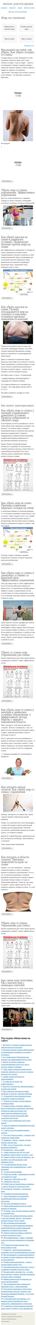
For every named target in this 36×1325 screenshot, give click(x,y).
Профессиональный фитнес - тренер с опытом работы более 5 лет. (16, 1263)
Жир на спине (9, 39)
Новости (12, 8)
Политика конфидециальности (9, 1319)
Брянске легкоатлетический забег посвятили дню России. (14, 1117)
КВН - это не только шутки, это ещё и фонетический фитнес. (16, 1146)
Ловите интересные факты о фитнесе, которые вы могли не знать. (16, 1234)
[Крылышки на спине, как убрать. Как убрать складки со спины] (18, 125)
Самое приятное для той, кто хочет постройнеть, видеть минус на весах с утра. (17, 1153)
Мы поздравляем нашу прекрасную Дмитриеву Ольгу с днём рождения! (15, 1285)
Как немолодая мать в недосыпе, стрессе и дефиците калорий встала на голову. (17, 1268)
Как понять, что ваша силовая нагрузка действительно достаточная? (16, 1046)
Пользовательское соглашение (14, 1316)
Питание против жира (26, 28)
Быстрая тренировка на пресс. (15, 1203)
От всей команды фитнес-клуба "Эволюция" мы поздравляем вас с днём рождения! (16, 1167)
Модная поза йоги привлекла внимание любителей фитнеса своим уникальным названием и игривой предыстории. (17, 1228)
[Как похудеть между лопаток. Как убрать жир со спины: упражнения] (18, 803)
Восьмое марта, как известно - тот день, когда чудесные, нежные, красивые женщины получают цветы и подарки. (18, 1274)
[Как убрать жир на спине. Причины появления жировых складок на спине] (18, 540)
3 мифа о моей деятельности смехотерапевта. (12, 1077)
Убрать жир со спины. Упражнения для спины (15, 924)
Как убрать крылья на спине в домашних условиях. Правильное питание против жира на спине (15, 242)
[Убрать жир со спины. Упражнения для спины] (18, 952)
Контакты (4, 1316)
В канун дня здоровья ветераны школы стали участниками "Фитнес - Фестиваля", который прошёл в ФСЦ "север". (17, 1218)
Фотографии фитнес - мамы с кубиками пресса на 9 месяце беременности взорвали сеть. (17, 1240)
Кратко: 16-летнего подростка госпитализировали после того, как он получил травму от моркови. (15, 1064)
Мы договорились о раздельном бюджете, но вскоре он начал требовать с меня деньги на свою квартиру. (18, 1257)
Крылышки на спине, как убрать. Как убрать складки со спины (17, 52)
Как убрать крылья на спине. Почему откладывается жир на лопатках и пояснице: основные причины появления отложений (14, 312)
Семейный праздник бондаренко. (16, 1194)
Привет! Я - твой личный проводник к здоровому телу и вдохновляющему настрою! (18, 1251)
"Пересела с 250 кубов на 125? (15, 1179)
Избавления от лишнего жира (9, 28)
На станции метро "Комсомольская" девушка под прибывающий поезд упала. (16, 1058)
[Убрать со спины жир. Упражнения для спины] (18, 681)
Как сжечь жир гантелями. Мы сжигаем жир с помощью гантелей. (17, 982)
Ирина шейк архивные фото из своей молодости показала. (16, 1207)
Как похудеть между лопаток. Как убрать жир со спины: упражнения (17, 789)
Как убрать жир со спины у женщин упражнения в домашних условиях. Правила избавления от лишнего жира (17, 415)
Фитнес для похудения (18, 4)
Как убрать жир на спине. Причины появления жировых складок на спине (17, 505)
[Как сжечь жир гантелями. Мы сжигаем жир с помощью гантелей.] (18, 1017)
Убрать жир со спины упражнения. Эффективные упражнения (18, 192)
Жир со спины (27, 39)
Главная (4, 8)
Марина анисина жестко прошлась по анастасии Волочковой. (16, 1280)
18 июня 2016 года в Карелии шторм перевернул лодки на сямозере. (16, 1097)
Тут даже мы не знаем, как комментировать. (11, 1082)
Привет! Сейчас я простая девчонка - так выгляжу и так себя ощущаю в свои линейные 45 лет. (17, 1159)
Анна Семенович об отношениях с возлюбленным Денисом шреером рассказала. (15, 1198)
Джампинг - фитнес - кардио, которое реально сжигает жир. (16, 1141)
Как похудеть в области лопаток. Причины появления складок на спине (15, 860)
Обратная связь (5, 1321)
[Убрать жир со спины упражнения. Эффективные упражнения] (18, 215)
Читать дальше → (7, 181)
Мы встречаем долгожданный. (15, 1223)
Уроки (20, 8)
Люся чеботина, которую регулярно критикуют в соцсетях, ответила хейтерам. (16, 1092)
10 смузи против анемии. (13, 1172)
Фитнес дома (29, 8)
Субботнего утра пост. (12, 1181)
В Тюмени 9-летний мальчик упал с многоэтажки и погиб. (15, 1246)
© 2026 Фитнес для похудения (9, 1314)
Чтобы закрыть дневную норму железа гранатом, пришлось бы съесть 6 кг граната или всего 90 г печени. (17, 1071)
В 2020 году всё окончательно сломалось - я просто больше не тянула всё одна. (17, 1185)
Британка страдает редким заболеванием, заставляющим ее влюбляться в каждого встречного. (17, 1052)
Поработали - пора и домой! (14, 1150)
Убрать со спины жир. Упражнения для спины (15, 653)
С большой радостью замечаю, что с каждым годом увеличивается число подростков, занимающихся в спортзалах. (16, 1301)
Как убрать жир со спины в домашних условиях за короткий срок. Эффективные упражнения (17, 576)
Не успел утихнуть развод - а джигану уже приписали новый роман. (18, 1136)
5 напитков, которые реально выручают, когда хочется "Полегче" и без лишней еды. (17, 1307)
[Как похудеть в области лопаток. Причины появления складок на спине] (18, 901)
